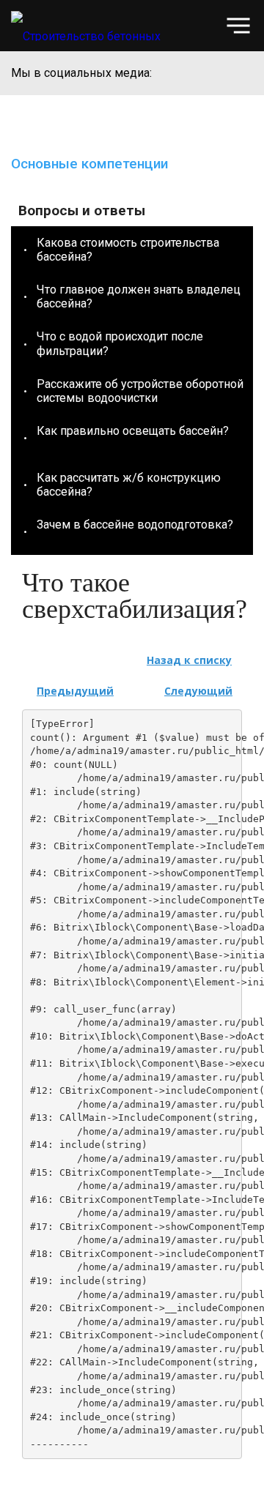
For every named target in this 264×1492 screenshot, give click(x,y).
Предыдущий (75, 691)
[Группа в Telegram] (242, 73)
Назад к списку (189, 660)
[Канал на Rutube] (214, 73)
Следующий (198, 691)
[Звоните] (209, 26)
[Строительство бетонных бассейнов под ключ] (102, 25)
